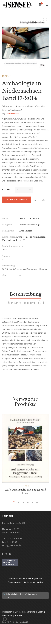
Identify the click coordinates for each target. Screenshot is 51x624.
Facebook (30, 4)
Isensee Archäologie (30, 224)
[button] (44, 20)
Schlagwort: (8, 230)
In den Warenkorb (16, 199)
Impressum (7, 611)
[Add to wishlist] (35, 200)
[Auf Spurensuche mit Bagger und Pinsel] (25, 448)
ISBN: (5, 218)
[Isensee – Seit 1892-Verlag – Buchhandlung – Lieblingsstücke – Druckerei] (17, 4)
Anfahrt (18, 615)
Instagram (31, 5)
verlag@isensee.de (11, 545)
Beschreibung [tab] (25, 294)
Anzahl (6, 189)
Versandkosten (12, 113)
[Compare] (43, 200)
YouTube (10, 554)
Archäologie (25, 230)
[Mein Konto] (47, 4)
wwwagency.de (9, 597)
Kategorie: (7, 224)
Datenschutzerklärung (25, 611)
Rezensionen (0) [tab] (25, 302)
